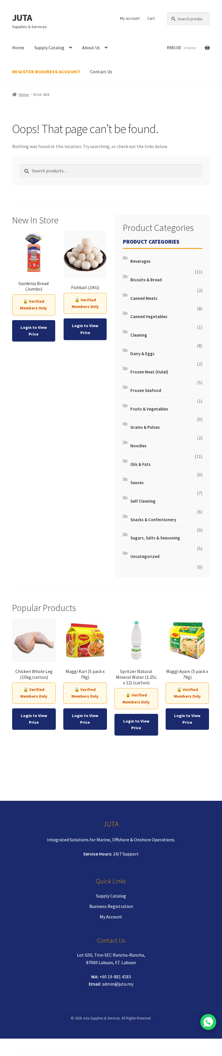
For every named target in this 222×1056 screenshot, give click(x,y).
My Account (111, 917)
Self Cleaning (143, 501)
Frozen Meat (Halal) (149, 372)
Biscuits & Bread (146, 279)
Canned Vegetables (148, 316)
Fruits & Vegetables (149, 409)
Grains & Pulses (145, 427)
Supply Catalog (49, 47)
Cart (151, 18)
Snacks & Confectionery (153, 519)
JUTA (22, 17)
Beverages (140, 261)
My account (130, 18)
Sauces (137, 482)
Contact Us (101, 71)
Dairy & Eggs (142, 353)
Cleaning (138, 335)
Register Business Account (46, 71)
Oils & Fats (140, 464)
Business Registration (111, 906)
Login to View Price (34, 331)
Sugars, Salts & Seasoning (155, 538)
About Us (91, 47)
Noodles (138, 445)
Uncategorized (145, 556)
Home (18, 47)
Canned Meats (144, 298)
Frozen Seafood (145, 390)
